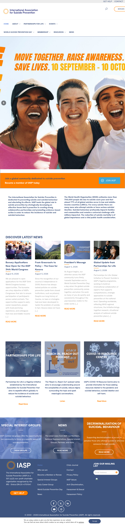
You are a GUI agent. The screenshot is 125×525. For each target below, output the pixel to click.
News (39, 494)
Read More (11, 321)
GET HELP (107, 1)
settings (81, 522)
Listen (62, 401)
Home (39, 465)
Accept (94, 521)
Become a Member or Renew (49, 475)
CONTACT (118, 1)
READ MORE (62, 450)
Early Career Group (45, 484)
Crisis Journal (72, 465)
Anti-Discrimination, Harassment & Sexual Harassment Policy (75, 489)
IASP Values (72, 480)
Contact (70, 470)
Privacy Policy (72, 475)
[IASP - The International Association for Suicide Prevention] (20, 11)
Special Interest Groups (47, 480)
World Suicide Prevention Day (49, 489)
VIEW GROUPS (20, 450)
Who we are (42, 470)
